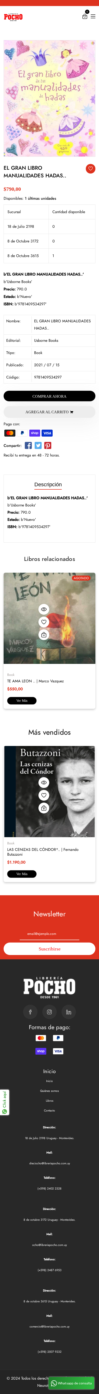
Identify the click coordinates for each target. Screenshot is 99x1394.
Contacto (49, 1110)
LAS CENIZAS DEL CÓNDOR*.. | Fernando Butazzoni (43, 852)
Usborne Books (46, 340)
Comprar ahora (49, 396)
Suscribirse (50, 948)
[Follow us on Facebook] (28, 446)
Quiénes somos (49, 1091)
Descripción (48, 484)
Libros (49, 1101)
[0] (85, 17)
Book (38, 352)
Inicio (49, 1081)
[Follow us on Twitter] (38, 446)
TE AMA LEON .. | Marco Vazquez (35, 681)
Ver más (21, 701)
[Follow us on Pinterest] (48, 446)
